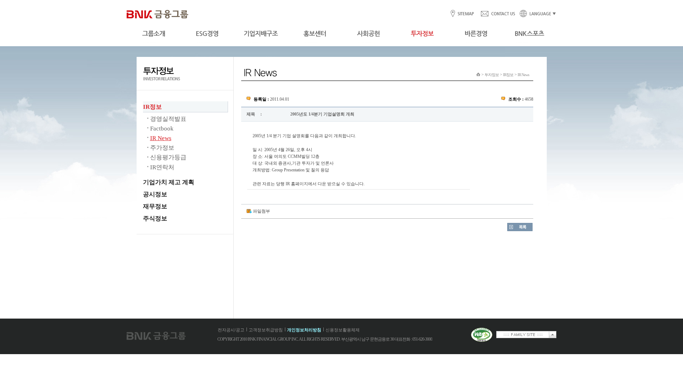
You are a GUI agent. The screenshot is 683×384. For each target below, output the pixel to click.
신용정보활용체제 (342, 329)
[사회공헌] (368, 34)
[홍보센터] (315, 34)
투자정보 (492, 75)
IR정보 (152, 106)
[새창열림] (482, 340)
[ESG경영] (207, 34)
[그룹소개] (153, 34)
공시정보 (155, 194)
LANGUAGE (535, 14)
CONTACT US (497, 14)
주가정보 (162, 147)
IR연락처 (162, 167)
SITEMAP (465, 14)
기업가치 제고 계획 (168, 182)
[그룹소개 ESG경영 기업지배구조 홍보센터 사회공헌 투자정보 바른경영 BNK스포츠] (341, 34)
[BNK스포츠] (529, 34)
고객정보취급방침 (266, 329)
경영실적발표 (168, 119)
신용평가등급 (168, 157)
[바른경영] (476, 34)
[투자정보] (422, 34)
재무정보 (155, 206)
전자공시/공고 (231, 329)
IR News (160, 138)
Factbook (162, 128)
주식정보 (155, 218)
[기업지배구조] (261, 34)
